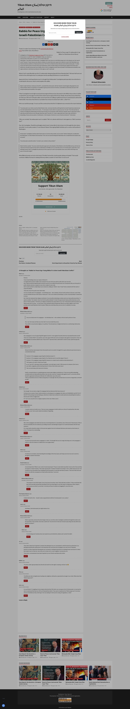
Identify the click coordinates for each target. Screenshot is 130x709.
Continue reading (65, 36)
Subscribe (78, 32)
